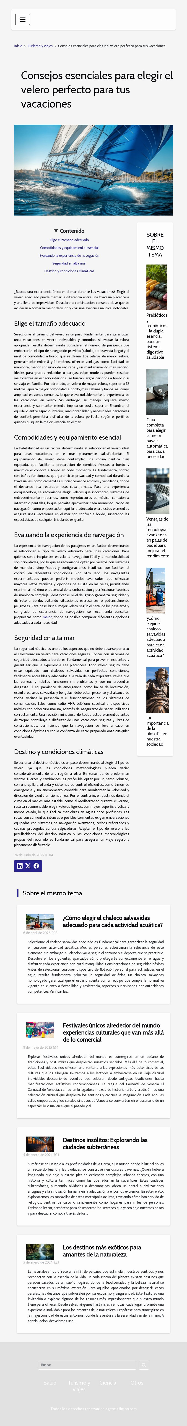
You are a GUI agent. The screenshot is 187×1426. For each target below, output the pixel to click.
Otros (136, 1382)
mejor (47, 617)
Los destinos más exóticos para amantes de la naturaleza (102, 1251)
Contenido (72, 231)
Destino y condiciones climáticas (69, 271)
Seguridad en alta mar (69, 263)
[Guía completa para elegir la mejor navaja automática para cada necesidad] (157, 392)
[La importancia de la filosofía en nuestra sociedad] (157, 690)
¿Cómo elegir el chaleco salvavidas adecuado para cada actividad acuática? (155, 637)
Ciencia (107, 1382)
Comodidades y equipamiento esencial (69, 248)
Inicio (18, 46)
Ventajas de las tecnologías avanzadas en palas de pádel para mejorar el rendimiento (157, 537)
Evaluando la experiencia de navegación (69, 256)
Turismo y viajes (40, 46)
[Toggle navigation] (22, 19)
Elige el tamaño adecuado (69, 240)
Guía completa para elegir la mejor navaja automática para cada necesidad (157, 438)
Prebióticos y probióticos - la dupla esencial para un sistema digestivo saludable (156, 336)
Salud (50, 1382)
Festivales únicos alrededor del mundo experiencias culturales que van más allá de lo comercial (113, 1032)
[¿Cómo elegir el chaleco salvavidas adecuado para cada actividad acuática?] (155, 590)
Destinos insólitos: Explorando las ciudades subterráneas (105, 1143)
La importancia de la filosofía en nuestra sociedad (157, 731)
